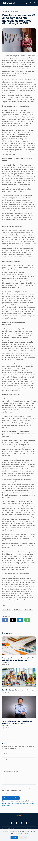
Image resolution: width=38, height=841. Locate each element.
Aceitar (14, 837)
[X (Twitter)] (13, 620)
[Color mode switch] (27, 3)
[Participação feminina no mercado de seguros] (19, 677)
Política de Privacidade (16, 793)
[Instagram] (16, 823)
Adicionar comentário (11, 771)
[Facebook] (5, 620)
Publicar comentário (11, 798)
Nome (6, 753)
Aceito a (14, 793)
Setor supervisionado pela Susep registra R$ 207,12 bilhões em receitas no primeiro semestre (18, 660)
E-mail (6, 759)
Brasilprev (28, 609)
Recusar (23, 837)
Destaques (14, 11)
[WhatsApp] (27, 620)
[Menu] (35, 3)
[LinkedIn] (20, 620)
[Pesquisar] (31, 3)
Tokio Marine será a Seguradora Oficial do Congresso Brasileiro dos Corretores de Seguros (17, 723)
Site (5, 765)
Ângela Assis (17, 609)
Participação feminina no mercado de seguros (18, 690)
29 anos (6, 609)
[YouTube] (26, 823)
